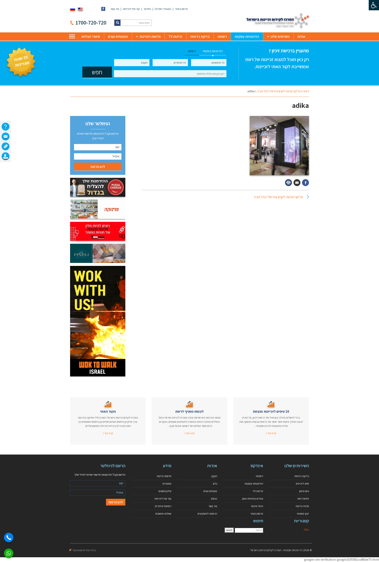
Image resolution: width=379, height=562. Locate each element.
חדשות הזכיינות (150, 36)
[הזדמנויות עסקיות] (5, 156)
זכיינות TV (175, 36)
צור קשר (114, 9)
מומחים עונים (210, 491)
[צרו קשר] (5, 136)
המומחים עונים (118, 36)
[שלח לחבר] (297, 182)
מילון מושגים (165, 491)
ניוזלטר (147, 9)
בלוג (215, 483)
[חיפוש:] (249, 530)
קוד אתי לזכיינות (131, 9)
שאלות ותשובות (163, 513)
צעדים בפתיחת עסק (252, 498)
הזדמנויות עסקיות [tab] (213, 51)
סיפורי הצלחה (90, 36)
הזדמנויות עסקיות (247, 36)
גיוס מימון (304, 491)
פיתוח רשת (303, 498)
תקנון (214, 476)
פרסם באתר (181, 9)
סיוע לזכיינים (302, 483)
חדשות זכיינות (164, 476)
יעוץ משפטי (303, 513)
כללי (306, 530)
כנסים (214, 498)
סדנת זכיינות (302, 506)
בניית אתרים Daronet (84, 550)
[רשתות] (5, 146)
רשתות (222, 36)
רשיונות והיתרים (163, 506)
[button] (374, 5)
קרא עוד (271, 433)
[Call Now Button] (8, 537)
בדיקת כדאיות (200, 36)
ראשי (306, 91)
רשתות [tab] (192, 51)
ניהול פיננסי (257, 506)
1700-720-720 (91, 22)
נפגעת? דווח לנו (163, 9)
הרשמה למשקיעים (207, 513)
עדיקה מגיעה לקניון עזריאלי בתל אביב (279, 91)
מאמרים (167, 483)
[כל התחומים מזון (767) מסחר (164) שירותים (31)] (208, 62)
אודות (301, 36)
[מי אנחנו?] (5, 127)
